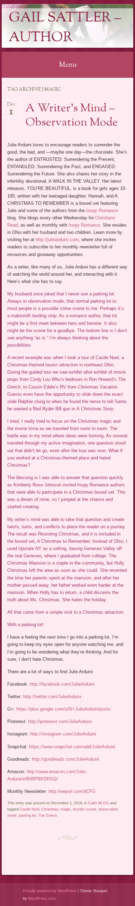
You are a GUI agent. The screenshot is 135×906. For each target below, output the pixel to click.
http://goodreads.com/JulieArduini (65, 759)
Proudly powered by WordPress (49, 891)
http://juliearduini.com (57, 239)
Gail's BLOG (98, 803)
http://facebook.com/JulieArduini (62, 684)
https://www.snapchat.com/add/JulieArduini (72, 746)
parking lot (27, 815)
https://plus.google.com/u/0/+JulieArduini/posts (63, 709)
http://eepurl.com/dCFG (72, 791)
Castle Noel (29, 809)
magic (66, 809)
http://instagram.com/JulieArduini (63, 733)
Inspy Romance (102, 210)
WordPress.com (41, 898)
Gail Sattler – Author (65, 28)
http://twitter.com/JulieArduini (52, 696)
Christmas (49, 809)
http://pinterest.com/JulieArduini (60, 721)
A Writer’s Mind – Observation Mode (72, 115)
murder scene (84, 809)
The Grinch (47, 815)
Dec (11, 106)
